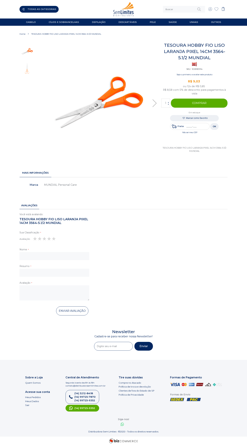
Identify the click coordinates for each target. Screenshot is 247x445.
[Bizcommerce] (123, 440)
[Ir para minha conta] (210, 10)
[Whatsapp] (122, 425)
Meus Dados (32, 401)
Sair (27, 405)
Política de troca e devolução (135, 386)
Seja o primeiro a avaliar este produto (194, 74)
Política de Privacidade (131, 394)
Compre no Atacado (130, 382)
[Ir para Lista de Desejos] (216, 10)
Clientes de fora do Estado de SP (136, 390)
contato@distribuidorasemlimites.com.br (86, 385)
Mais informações (35, 172)
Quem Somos (32, 382)
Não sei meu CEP (189, 132)
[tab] (35, 172)
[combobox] (184, 9)
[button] (154, 103)
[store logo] (92, 9)
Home (22, 34)
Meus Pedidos (33, 397)
